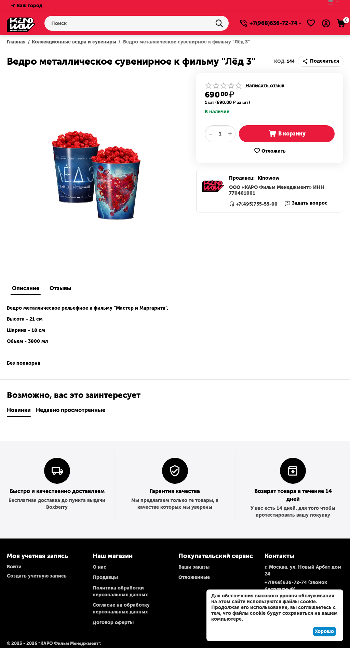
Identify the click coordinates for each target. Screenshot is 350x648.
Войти (14, 567)
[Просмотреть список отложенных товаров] (311, 23)
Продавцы (105, 577)
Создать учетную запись (37, 576)
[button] (320, 61)
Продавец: (242, 178)
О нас (99, 567)
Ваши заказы (194, 567)
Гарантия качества (175, 491)
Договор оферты (113, 622)
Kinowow (269, 178)
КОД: (280, 61)
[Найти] (221, 23)
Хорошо (324, 631)
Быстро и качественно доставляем (57, 491)
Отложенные (194, 577)
